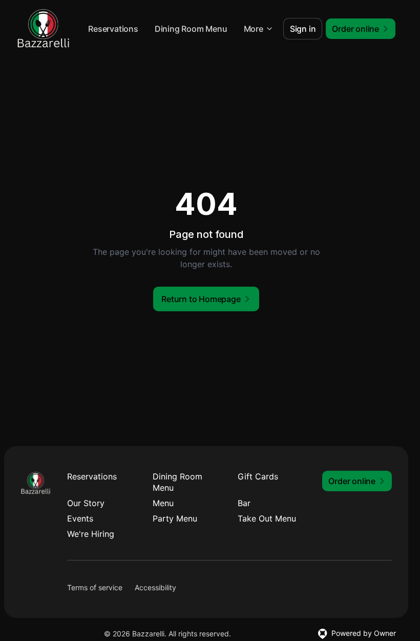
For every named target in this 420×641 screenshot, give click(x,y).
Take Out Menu (267, 518)
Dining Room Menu (191, 29)
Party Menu (175, 518)
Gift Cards (258, 476)
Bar (244, 503)
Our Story (85, 503)
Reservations (113, 29)
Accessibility (155, 587)
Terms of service (94, 587)
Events (80, 518)
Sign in (303, 29)
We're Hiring (90, 534)
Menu (163, 503)
